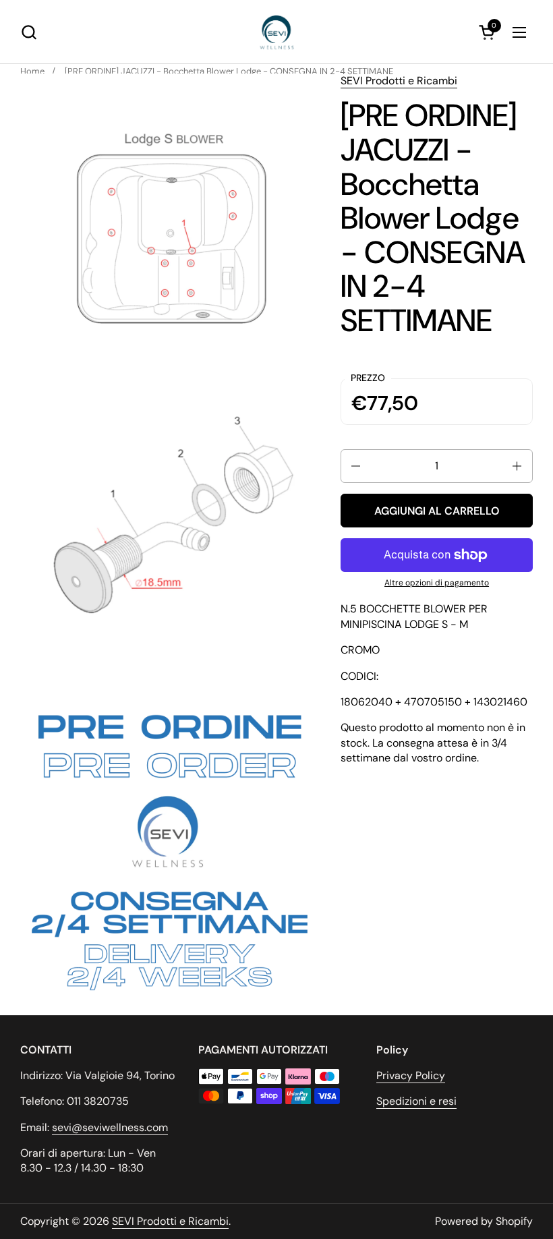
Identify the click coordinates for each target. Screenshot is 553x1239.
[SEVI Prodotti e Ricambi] (277, 32)
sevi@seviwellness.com (110, 1127)
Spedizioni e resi (416, 1101)
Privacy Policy (410, 1075)
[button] (28, 32)
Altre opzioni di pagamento (436, 582)
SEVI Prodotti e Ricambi (399, 81)
